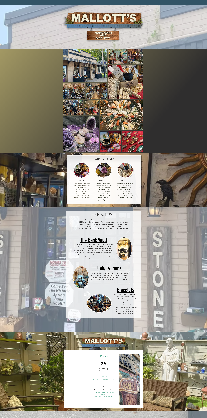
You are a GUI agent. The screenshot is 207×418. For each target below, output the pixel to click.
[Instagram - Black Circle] (102, 363)
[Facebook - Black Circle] (105, 363)
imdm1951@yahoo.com (103, 379)
